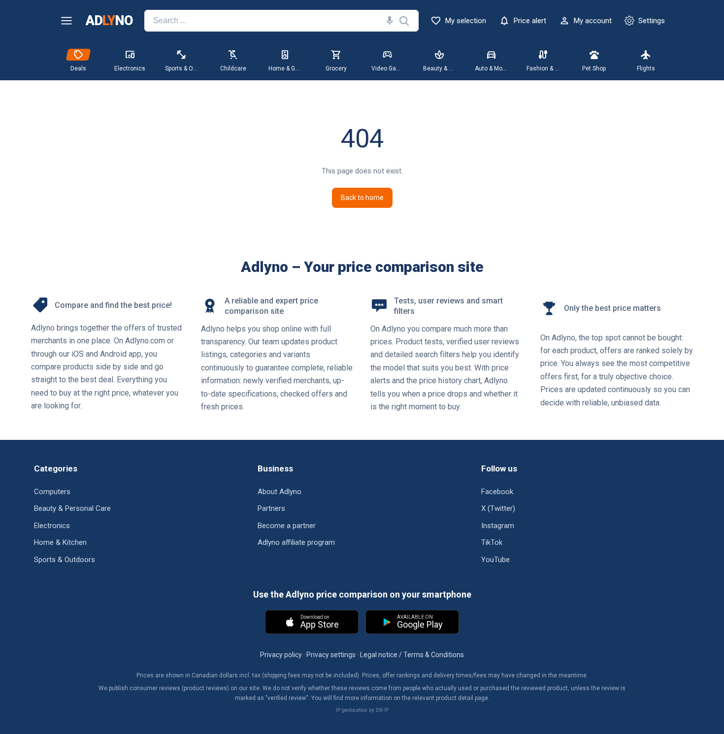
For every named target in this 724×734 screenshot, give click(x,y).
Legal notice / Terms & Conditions (412, 655)
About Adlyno (279, 491)
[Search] (387, 21)
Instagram (497, 525)
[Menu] (66, 20)
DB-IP (382, 710)
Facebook (497, 491)
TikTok (491, 542)
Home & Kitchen (60, 542)
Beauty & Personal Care (72, 508)
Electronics (52, 525)
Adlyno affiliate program (296, 542)
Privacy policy (281, 655)
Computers (52, 491)
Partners (271, 508)
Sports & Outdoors (64, 559)
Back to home (362, 197)
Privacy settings (331, 655)
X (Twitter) (498, 508)
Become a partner (287, 525)
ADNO (109, 21)
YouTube (495, 559)
